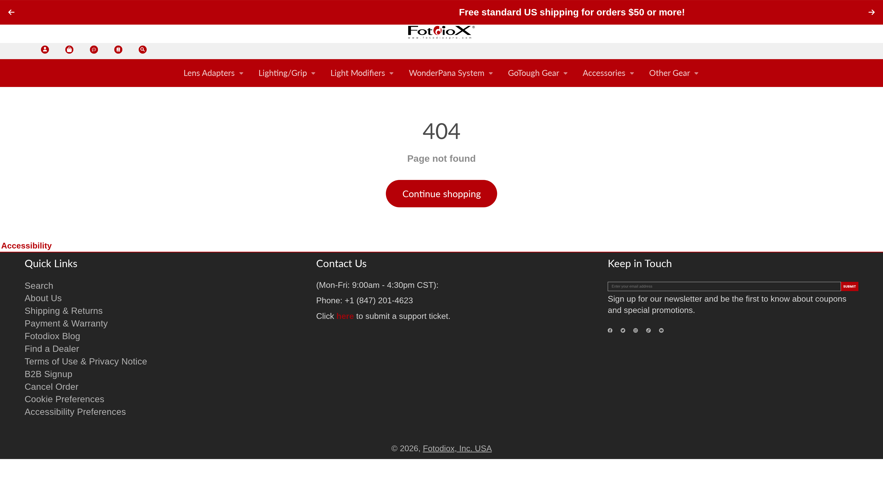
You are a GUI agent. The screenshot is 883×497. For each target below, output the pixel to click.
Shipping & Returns (64, 311)
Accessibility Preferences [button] (75, 412)
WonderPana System (447, 73)
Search (39, 286)
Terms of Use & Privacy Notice (86, 361)
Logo (441, 32)
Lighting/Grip (282, 73)
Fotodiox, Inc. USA (457, 448)
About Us (43, 298)
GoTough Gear (533, 73)
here (345, 316)
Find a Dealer (52, 349)
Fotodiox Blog (52, 336)
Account (45, 51)
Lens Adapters (209, 73)
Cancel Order (51, 387)
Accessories (604, 73)
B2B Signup (48, 374)
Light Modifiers (357, 73)
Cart (69, 51)
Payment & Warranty (66, 323)
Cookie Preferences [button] (64, 399)
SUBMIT (849, 286)
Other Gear (669, 73)
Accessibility (26, 245)
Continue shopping (441, 193)
